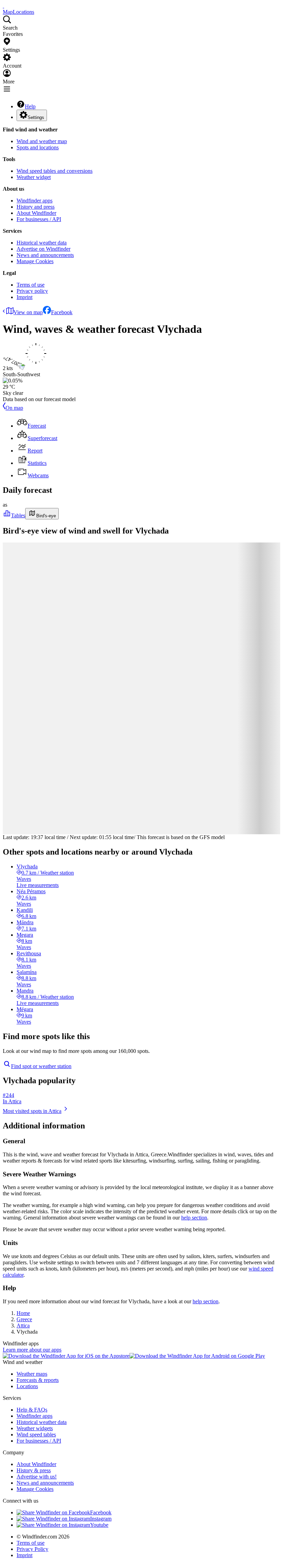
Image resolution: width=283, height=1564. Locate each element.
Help (30, 106)
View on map (28, 312)
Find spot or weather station (41, 1066)
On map (14, 408)
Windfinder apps (34, 200)
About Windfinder (36, 213)
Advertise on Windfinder (43, 249)
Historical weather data (42, 243)
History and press (36, 207)
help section (194, 1218)
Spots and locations (38, 147)
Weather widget (34, 177)
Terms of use (31, 285)
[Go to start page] (3, 6)
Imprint (24, 297)
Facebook (61, 312)
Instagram (100, 1519)
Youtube (99, 1525)
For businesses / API (39, 219)
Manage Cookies (35, 261)
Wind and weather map (42, 141)
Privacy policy (32, 291)
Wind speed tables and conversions (54, 171)
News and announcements (45, 255)
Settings (36, 117)
